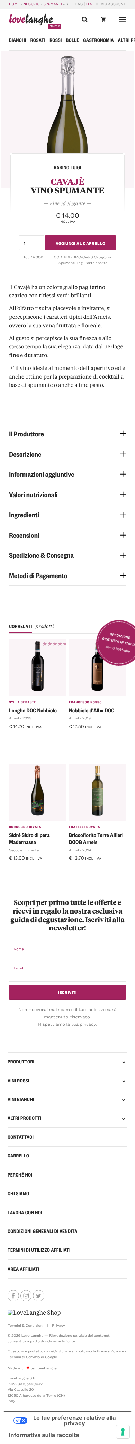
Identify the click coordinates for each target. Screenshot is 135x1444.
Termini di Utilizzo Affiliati (39, 1250)
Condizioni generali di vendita (43, 1231)
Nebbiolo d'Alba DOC (91, 710)
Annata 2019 (80, 718)
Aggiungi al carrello (81, 242)
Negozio (32, 4)
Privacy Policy (109, 1350)
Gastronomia (98, 40)
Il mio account (111, 4)
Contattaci (21, 1137)
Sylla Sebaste (22, 702)
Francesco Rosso (85, 702)
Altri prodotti (25, 1118)
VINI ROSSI (18, 1081)
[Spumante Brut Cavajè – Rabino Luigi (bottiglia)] (67, 119)
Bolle (72, 40)
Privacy (58, 1325)
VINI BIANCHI (21, 1099)
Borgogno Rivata (25, 827)
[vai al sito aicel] (34, 1313)
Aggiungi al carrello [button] (33, 737)
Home (14, 4)
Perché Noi (20, 1175)
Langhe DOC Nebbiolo (33, 710)
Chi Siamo (18, 1193)
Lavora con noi (25, 1212)
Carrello (18, 1156)
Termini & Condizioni (25, 1325)
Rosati (38, 40)
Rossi (56, 40)
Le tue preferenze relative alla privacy (74, 1420)
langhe (31, 20)
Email (18, 967)
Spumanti (53, 4)
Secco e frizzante (24, 849)
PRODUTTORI (21, 1062)
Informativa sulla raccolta (44, 1435)
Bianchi (17, 40)
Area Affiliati (23, 1269)
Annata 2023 (20, 718)
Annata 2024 (80, 849)
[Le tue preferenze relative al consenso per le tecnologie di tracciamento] (122, 1431)
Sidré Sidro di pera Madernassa (29, 838)
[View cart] (103, 19)
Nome (19, 948)
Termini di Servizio (24, 1356)
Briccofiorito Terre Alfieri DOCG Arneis (96, 838)
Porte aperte (95, 262)
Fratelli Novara (84, 827)
